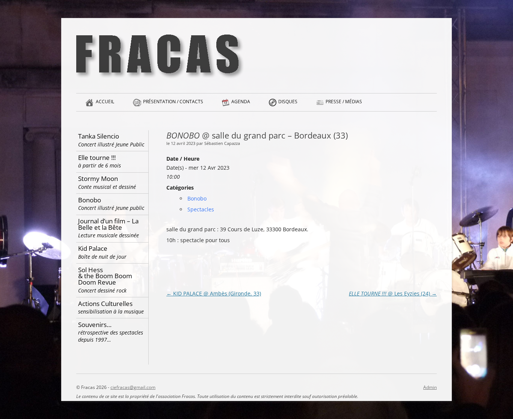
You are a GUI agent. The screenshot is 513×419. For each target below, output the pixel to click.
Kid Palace (102, 252)
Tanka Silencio (111, 140)
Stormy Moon (107, 182)
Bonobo (197, 198)
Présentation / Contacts (173, 101)
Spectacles (200, 209)
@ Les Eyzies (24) (393, 293)
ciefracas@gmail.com (132, 387)
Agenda (240, 101)
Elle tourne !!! (99, 161)
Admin (430, 387)
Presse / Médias (344, 101)
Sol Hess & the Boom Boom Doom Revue (105, 279)
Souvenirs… (110, 332)
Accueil (105, 101)
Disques (287, 101)
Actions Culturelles (111, 307)
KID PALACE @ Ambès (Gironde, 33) (213, 293)
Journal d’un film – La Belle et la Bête (108, 228)
